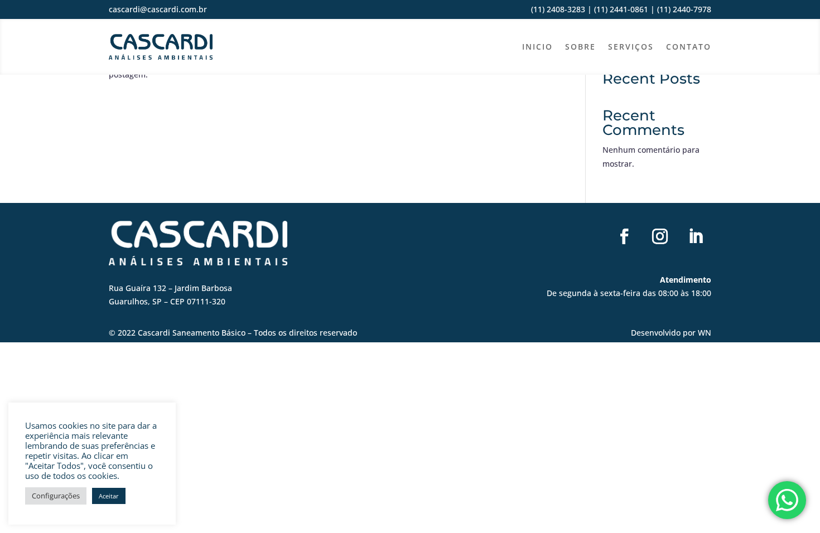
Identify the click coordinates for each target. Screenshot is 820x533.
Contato (688, 46)
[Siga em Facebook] (624, 236)
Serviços (631, 46)
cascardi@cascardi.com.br (158, 9)
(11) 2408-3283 (558, 9)
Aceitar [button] (109, 496)
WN (704, 332)
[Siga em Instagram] (660, 236)
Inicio (537, 46)
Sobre (580, 46)
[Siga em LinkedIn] (695, 236)
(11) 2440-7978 (683, 9)
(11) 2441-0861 (621, 9)
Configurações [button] (56, 496)
